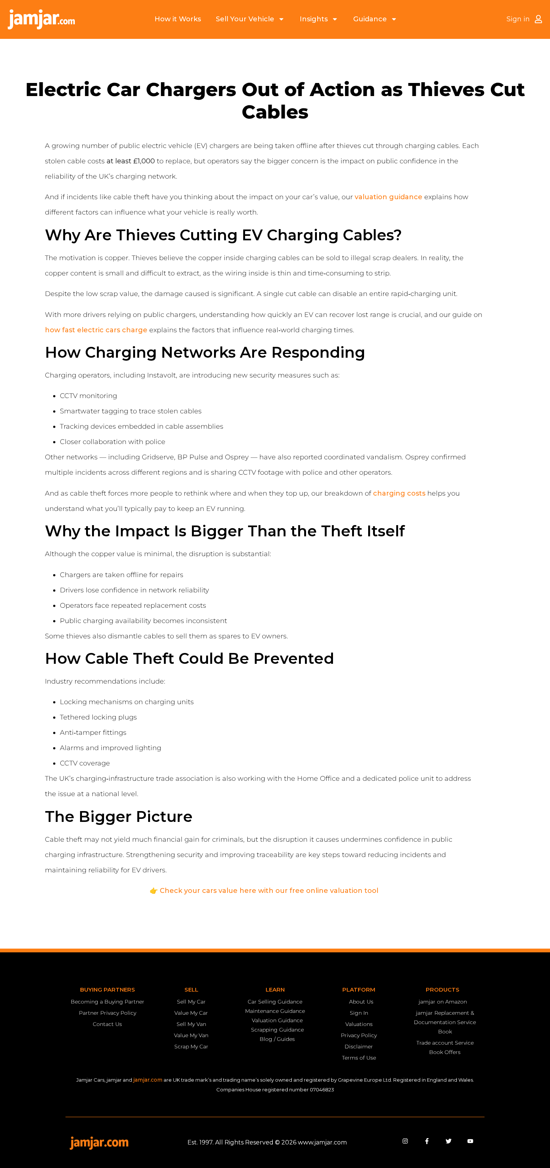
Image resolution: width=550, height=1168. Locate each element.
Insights (314, 19)
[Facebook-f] (427, 1141)
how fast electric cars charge (96, 330)
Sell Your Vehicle (245, 19)
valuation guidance (388, 197)
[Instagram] (405, 1141)
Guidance (370, 19)
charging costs (399, 493)
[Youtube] (470, 1141)
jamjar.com (147, 1079)
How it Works (178, 19)
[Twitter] (449, 1141)
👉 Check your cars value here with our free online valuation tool (264, 891)
